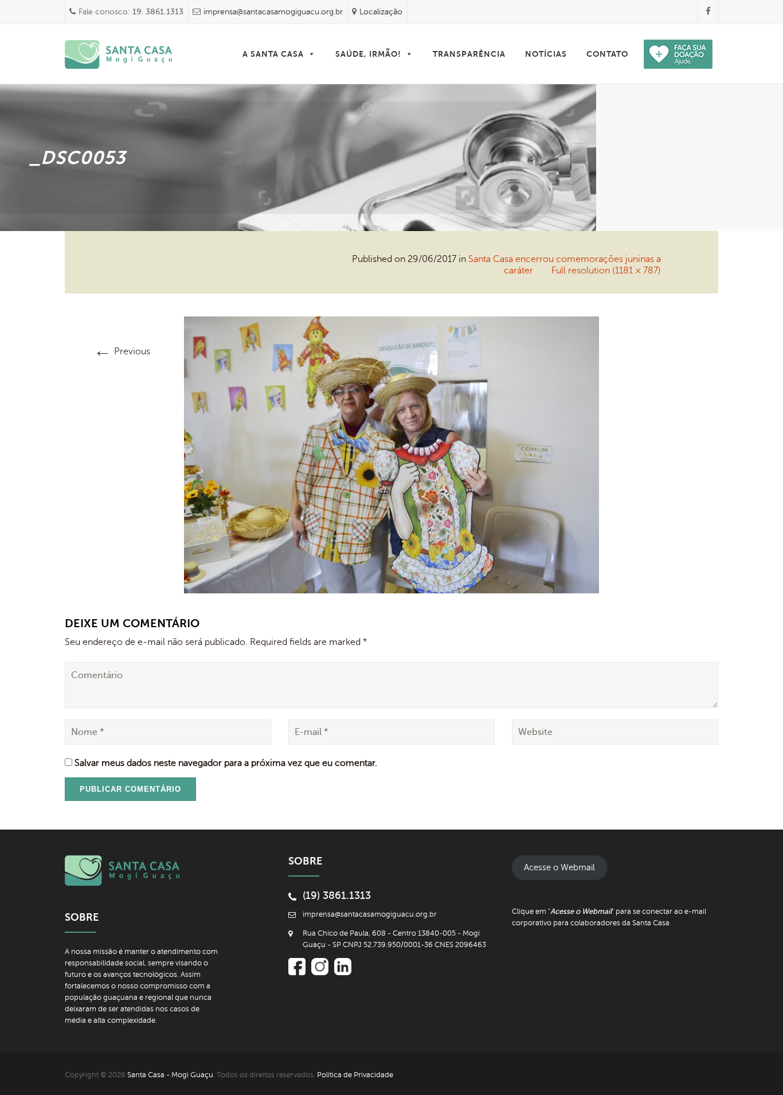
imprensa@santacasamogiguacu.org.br (273, 11)
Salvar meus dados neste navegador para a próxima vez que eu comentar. (226, 763)
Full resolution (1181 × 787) (606, 270)
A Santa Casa (273, 53)
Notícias (546, 53)
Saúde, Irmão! (368, 53)
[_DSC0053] (391, 454)
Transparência (469, 53)
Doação (667, 53)
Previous (121, 351)
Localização (380, 11)
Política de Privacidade (355, 1075)
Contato (607, 53)
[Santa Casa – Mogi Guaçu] (118, 54)
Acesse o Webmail (559, 867)
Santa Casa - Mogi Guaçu (170, 1075)
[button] (311, 54)
